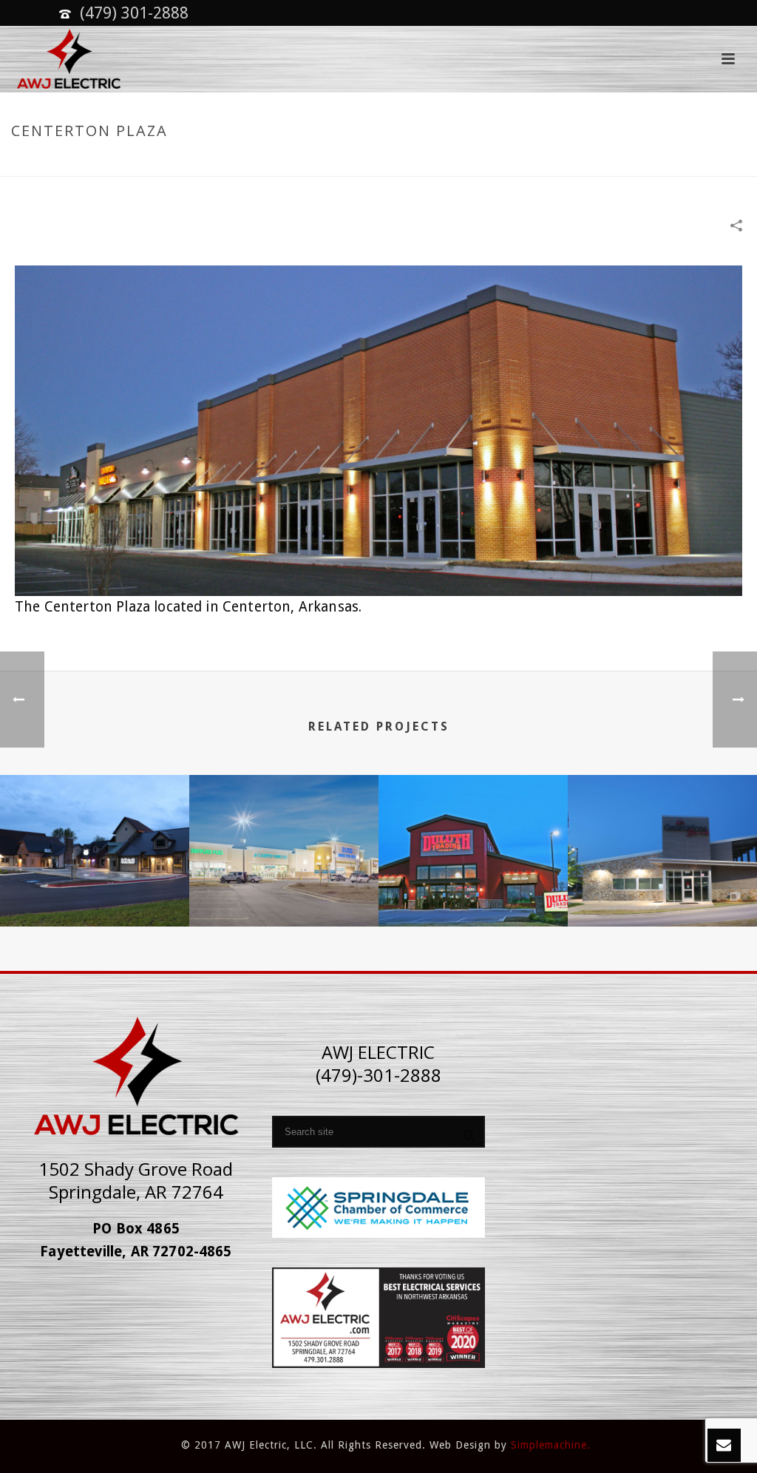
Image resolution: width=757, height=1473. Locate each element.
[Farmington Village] (94, 832)
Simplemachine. (551, 1445)
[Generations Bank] (662, 832)
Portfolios (611, 162)
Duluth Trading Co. (473, 888)
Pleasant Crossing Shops (284, 888)
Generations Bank (663, 888)
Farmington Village (95, 888)
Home (559, 162)
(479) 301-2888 (134, 13)
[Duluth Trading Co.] (473, 832)
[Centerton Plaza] (378, 429)
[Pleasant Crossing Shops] (283, 832)
